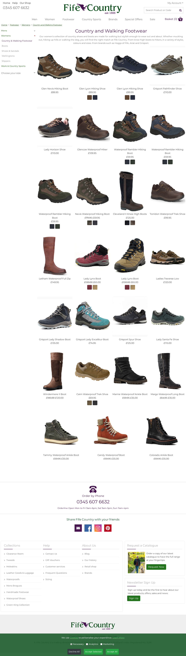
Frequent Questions (56, 573)
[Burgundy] (89, 287)
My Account (174, 3)
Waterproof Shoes (15, 598)
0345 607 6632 (16, 7)
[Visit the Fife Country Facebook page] (88, 527)
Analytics (93, 644)
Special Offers (133, 19)
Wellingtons (8, 56)
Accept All (112, 651)
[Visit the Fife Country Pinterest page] (108, 527)
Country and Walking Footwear (47, 25)
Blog (87, 553)
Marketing (108, 644)
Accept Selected (93, 651)
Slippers (6, 61)
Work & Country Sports (13, 66)
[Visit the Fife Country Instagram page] (98, 527)
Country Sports (91, 19)
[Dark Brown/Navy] (127, 222)
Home (6, 3)
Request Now (156, 567)
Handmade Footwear (17, 592)
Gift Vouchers (52, 560)
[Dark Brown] (132, 222)
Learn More (118, 637)
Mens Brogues (14, 585)
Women (50, 19)
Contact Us (51, 553)
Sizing (48, 579)
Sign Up (133, 598)
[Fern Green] (132, 161)
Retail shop (90, 566)
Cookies (74, 637)
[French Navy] (127, 161)
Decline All (74, 651)
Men (34, 19)
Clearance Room (15, 553)
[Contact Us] (78, 527)
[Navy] (95, 97)
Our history (90, 560)
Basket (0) (171, 18)
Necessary (78, 644)
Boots (5, 46)
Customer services (55, 566)
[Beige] (95, 287)
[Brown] (89, 97)
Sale (152, 19)
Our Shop (25, 3)
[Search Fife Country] (180, 10)
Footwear (68, 19)
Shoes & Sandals (10, 51)
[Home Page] (93, 8)
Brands (113, 19)
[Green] (89, 222)
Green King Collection (18, 605)
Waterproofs (12, 579)
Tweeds (10, 560)
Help (15, 3)
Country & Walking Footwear (17, 41)
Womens (26, 25)
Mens (4, 30)
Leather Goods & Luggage (20, 573)
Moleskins (11, 566)
